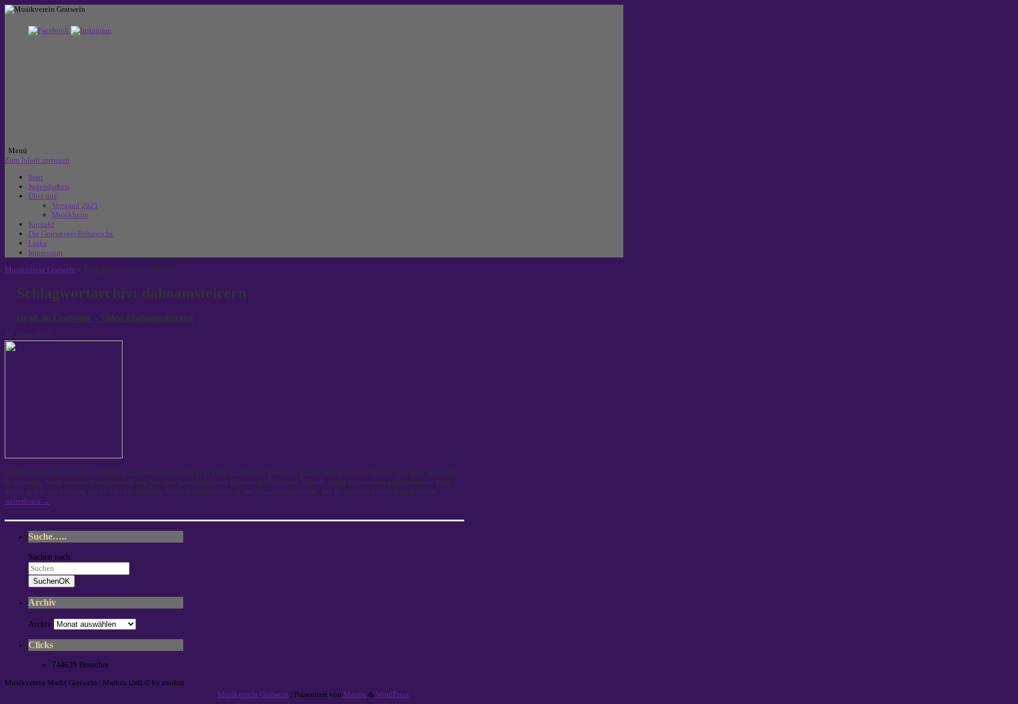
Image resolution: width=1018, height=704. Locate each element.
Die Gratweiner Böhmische (71, 233)
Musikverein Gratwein (40, 269)
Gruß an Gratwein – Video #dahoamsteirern (104, 318)
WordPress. (393, 694)
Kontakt (41, 224)
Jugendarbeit (49, 186)
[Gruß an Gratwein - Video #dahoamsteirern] (64, 455)
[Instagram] (91, 30)
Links (37, 243)
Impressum (45, 252)
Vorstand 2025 (75, 205)
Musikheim (70, 214)
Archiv (39, 624)
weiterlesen (27, 501)
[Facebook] (49, 30)
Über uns (42, 195)
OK (51, 581)
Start (35, 177)
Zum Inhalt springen (37, 160)
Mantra (354, 694)
